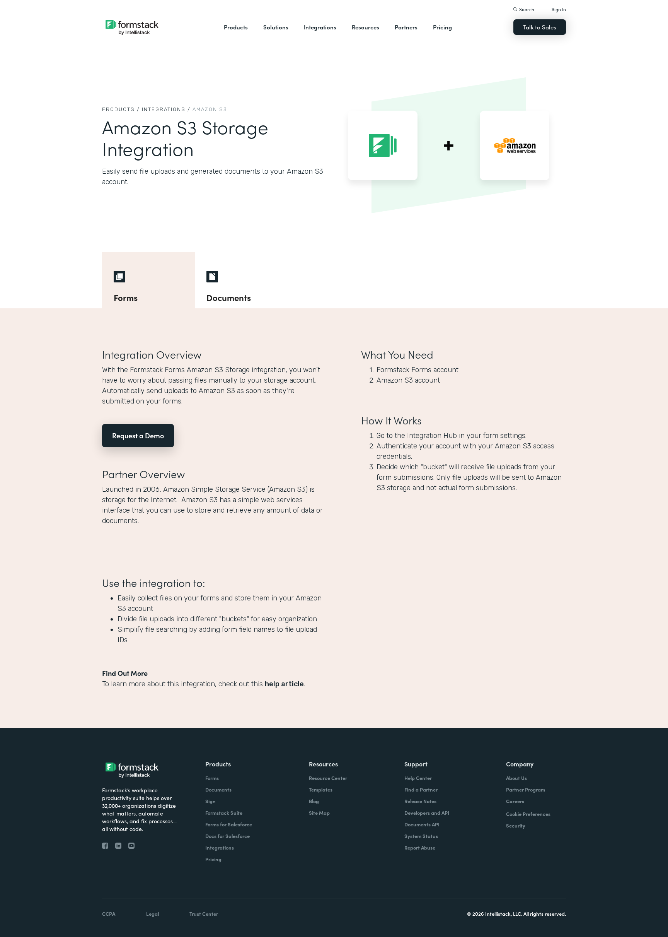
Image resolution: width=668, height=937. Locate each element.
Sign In (559, 9)
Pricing (442, 27)
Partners (406, 27)
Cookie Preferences (528, 813)
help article (284, 684)
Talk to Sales (539, 27)
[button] (236, 27)
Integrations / (166, 109)
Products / (121, 109)
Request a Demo (138, 435)
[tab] (148, 280)
